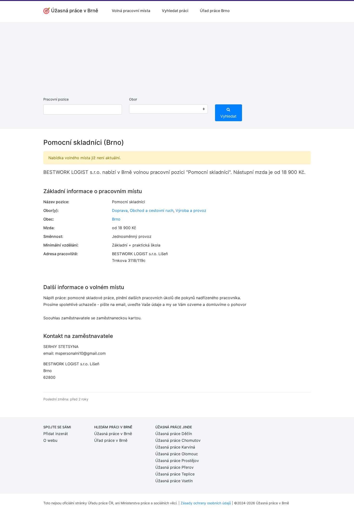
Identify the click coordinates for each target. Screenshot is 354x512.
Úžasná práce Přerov (174, 467)
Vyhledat (228, 116)
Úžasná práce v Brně (113, 433)
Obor (133, 99)
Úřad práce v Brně (110, 440)
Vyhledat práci (175, 10)
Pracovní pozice (56, 99)
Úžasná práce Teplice (175, 474)
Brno (116, 219)
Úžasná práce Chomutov (178, 440)
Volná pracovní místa (131, 10)
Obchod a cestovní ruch (151, 210)
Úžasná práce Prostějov (177, 460)
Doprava (120, 210)
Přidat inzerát (55, 433)
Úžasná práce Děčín (173, 433)
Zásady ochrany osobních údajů (206, 503)
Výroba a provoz (191, 210)
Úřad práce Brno (215, 10)
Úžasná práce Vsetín (174, 480)
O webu (50, 440)
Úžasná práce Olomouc (176, 453)
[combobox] (168, 109)
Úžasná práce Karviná (175, 447)
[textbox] (139, 109)
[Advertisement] (177, 55)
